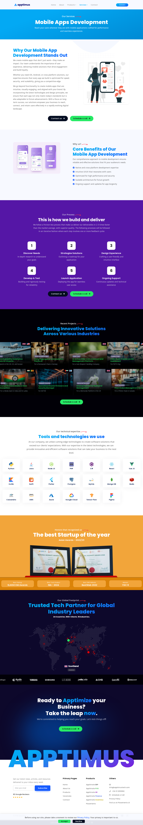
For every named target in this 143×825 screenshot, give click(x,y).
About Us (66, 788)
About (61, 5)
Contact (94, 5)
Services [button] (82, 5)
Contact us (56, 118)
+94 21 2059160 (118, 791)
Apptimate (92, 785)
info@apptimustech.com (119, 787)
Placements (91, 804)
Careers (122, 5)
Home (53, 5)
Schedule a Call (117, 795)
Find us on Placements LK (119, 803)
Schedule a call (80, 118)
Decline (78, 821)
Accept (64, 821)
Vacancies (67, 796)
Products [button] (71, 5)
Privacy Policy (114, 799)
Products (66, 792)
